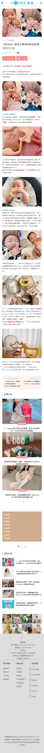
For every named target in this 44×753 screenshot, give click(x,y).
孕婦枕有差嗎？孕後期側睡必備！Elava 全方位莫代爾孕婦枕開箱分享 (22, 496)
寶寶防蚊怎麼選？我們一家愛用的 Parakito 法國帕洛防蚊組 (22, 462)
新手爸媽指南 (20, 679)
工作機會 (6, 675)
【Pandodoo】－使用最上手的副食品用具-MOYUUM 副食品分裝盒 (12, 383)
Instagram (35, 685)
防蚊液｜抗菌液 (22, 457)
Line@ (34, 696)
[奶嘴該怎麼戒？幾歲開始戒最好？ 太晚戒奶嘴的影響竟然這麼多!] (8, 604)
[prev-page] (19, 502)
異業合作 (6, 672)
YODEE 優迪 (35, 669)
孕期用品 (22, 490)
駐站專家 (19, 686)
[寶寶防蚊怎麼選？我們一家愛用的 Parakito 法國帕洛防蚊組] (22, 444)
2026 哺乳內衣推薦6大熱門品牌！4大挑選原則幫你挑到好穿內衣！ (28, 572)
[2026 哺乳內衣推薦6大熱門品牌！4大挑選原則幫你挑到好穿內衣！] (8, 573)
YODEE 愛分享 (36, 675)
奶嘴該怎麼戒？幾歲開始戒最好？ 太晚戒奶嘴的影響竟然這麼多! (29, 604)
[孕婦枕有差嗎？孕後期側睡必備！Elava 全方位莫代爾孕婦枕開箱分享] (22, 477)
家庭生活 (19, 675)
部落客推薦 (19, 683)
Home (4, 40)
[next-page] (23, 502)
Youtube (34, 691)
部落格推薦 (11, 40)
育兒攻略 (19, 672)
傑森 (18, 53)
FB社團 (34, 680)
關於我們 (6, 668)
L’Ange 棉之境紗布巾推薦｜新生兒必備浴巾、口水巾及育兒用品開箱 (22, 429)
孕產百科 (19, 668)
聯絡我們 (6, 679)
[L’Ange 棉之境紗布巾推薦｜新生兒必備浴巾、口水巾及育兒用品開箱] (22, 411)
